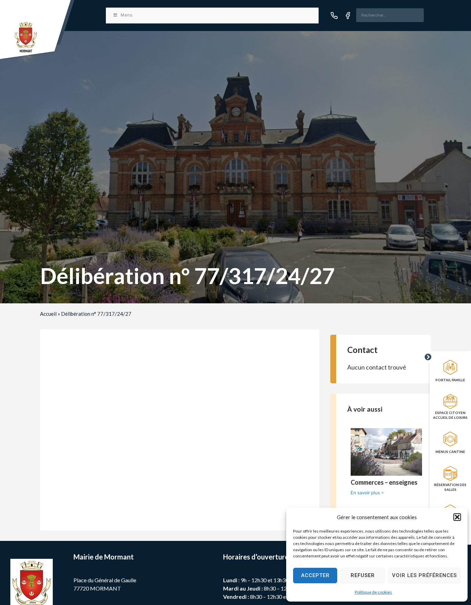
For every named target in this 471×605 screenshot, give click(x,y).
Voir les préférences (424, 575)
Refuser (363, 575)
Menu (127, 15)
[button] (457, 517)
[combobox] (390, 15)
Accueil (48, 314)
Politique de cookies (373, 592)
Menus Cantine (450, 452)
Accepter (315, 575)
